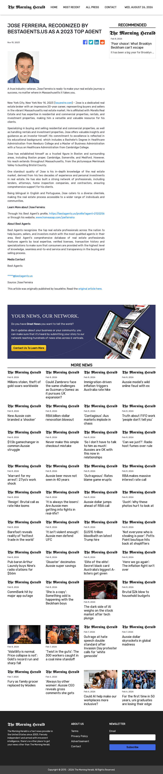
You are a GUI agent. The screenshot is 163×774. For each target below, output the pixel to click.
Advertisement (80, 741)
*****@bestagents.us (19, 276)
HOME (54, 7)
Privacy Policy (79, 736)
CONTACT (111, 7)
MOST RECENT (71, 7)
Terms (74, 731)
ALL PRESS (92, 7)
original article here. (90, 288)
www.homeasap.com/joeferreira (55, 217)
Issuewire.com (63, 102)
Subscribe (132, 747)
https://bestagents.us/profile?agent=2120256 (77, 213)
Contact (76, 746)
